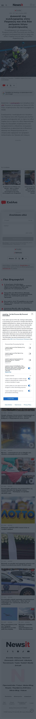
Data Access (18, 404)
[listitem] (18, 344)
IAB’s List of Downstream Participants (20, 339)
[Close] (32, 314)
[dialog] (18, 359)
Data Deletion (8, 404)
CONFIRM (11, 398)
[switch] (29, 348)
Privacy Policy (27, 404)
